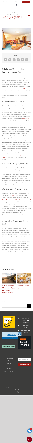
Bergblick (17, 88)
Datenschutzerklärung (23, 387)
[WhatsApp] (18, 60)
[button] (29, 430)
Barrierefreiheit (6, 389)
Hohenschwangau (19, 199)
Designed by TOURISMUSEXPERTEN (21, 389)
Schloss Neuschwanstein (8, 199)
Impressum (15, 387)
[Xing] (22, 60)
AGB (12, 389)
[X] (10, 60)
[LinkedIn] (14, 60)
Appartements (25, 118)
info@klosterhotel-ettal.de (21, 7)
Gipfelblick (24, 88)
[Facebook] (5, 60)
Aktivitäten (14, 195)
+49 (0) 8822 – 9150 (11, 7)
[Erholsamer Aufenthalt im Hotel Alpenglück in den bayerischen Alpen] (12, 12)
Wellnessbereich (6, 155)
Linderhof (28, 199)
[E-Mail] (26, 60)
